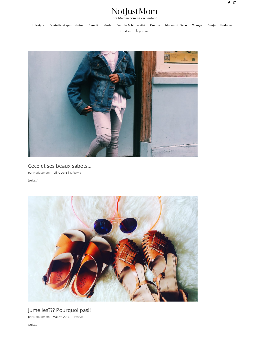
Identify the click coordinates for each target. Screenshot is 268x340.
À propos (142, 31)
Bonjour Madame (220, 25)
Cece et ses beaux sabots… (59, 165)
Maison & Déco (176, 25)
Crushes (125, 31)
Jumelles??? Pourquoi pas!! (59, 310)
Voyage (197, 25)
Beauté (93, 25)
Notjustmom (41, 172)
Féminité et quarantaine (66, 25)
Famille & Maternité (131, 25)
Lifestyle (38, 25)
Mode (107, 25)
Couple (155, 25)
